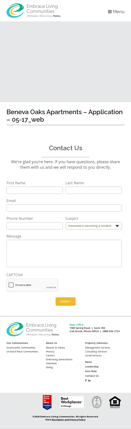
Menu (118, 11)
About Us (51, 343)
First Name (15, 182)
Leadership (92, 366)
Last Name (75, 182)
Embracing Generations (59, 359)
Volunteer (51, 363)
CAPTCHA (14, 274)
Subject (72, 218)
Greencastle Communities (20, 347)
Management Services (97, 347)
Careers (50, 355)
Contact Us (92, 375)
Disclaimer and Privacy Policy (68, 419)
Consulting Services (96, 351)
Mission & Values (55, 347)
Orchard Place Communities (22, 351)
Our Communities (17, 343)
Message (13, 236)
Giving (49, 367)
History (50, 351)
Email (11, 200)
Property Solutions (96, 343)
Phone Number (19, 218)
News (88, 362)
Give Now (91, 371)
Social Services (93, 355)
